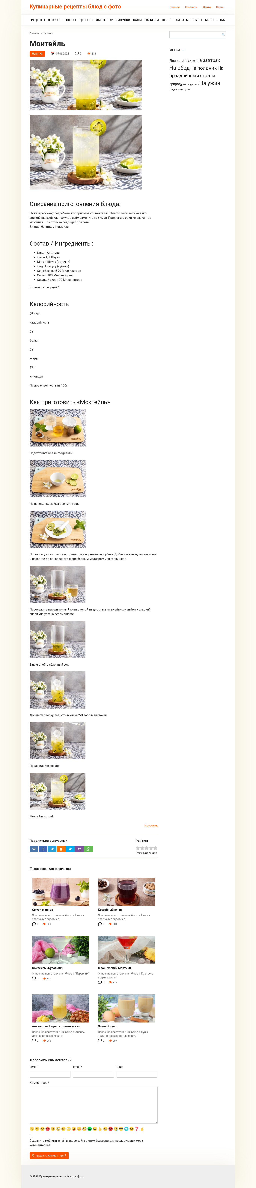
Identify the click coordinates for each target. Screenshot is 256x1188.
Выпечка (69, 20)
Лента (207, 7)
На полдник (203, 68)
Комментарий (39, 1083)
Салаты (182, 20)
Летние (190, 60)
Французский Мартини (114, 968)
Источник (151, 825)
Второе (53, 20)
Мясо (209, 20)
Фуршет (187, 89)
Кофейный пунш (110, 910)
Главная (175, 7)
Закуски (123, 20)
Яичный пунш (107, 1026)
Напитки (152, 20)
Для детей (177, 61)
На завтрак (208, 60)
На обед (179, 68)
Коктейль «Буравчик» (47, 968)
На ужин (209, 83)
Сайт (120, 1067)
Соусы (197, 20)
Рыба (221, 20)
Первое (167, 20)
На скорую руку (191, 84)
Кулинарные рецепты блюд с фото (75, 6)
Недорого (176, 89)
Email (77, 1067)
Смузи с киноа (42, 910)
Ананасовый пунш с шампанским (56, 1026)
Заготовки (104, 20)
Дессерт (86, 20)
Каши (137, 20)
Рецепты (38, 20)
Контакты (191, 7)
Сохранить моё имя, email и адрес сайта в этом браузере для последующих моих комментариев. (86, 1143)
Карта (220, 7)
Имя (34, 1067)
